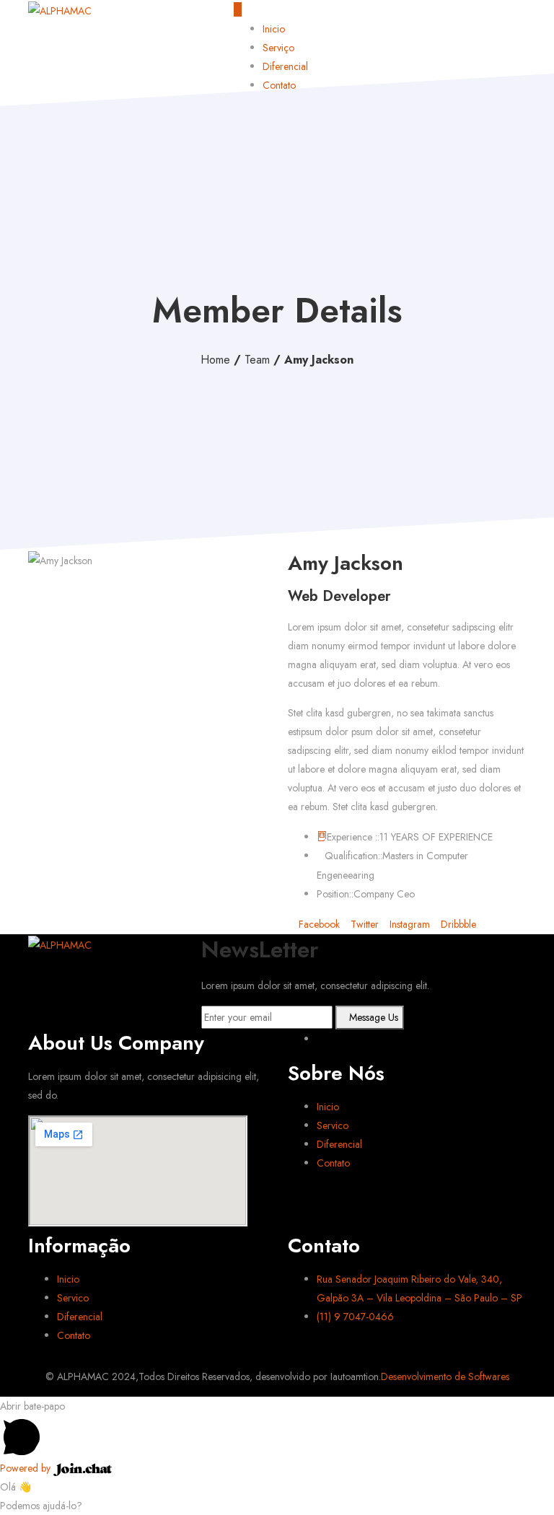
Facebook (318, 924)
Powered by (26, 1468)
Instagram (408, 924)
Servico (332, 1125)
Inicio (274, 29)
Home (215, 359)
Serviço (278, 47)
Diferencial (285, 66)
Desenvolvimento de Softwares (445, 1376)
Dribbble (457, 924)
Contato (279, 85)
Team (257, 359)
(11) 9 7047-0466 (355, 1316)
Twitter (363, 924)
